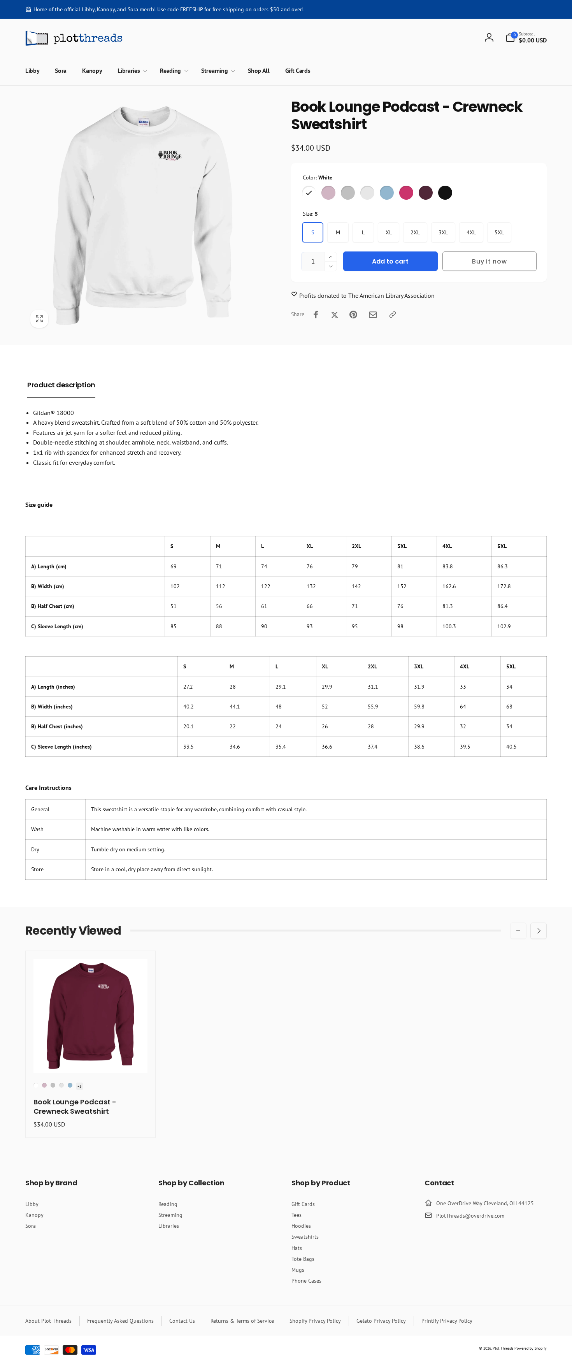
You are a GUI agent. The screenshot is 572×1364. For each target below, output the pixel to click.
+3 (79, 1086)
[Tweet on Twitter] (335, 314)
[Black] (445, 193)
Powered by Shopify (530, 1348)
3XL (443, 232)
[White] (309, 193)
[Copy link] (393, 314)
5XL (499, 232)
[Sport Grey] (348, 193)
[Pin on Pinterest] (353, 314)
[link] (164, 9)
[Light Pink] (328, 193)
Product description (61, 385)
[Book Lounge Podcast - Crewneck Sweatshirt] (91, 1058)
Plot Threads (503, 1348)
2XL (415, 232)
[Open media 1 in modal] (142, 215)
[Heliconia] (406, 193)
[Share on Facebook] (316, 314)
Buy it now (489, 261)
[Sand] (367, 193)
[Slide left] (518, 931)
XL (389, 232)
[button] (526, 37)
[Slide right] (538, 931)
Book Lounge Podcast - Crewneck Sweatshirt (74, 1106)
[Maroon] (426, 193)
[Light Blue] (387, 193)
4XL (471, 232)
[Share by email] (373, 315)
